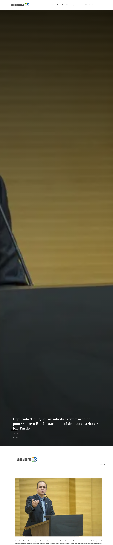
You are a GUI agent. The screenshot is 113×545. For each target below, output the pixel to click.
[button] (100, 5)
